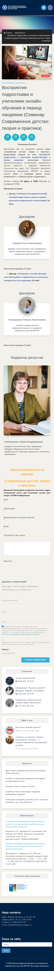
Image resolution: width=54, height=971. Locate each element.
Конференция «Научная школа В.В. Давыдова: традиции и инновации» (30, 689)
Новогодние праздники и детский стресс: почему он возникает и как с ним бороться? (27, 801)
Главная (8, 33)
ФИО (6, 501)
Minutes (23, 138)
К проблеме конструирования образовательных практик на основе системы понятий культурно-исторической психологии (25, 824)
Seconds (32, 138)
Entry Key (8, 561)
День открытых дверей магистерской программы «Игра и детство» (26, 772)
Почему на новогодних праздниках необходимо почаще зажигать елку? (25, 779)
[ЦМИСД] (14, 7)
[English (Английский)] (50, 7)
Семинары (20, 83)
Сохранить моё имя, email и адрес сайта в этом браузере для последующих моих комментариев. (25, 643)
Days (7, 138)
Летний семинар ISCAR (25, 678)
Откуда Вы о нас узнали (14, 535)
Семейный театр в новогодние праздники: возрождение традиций (23, 793)
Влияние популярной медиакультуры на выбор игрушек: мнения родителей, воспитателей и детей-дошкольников (25, 846)
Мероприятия (20, 33)
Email (6, 527)
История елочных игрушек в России (20, 786)
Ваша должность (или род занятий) (19, 518)
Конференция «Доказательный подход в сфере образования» (28, 701)
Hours (15, 138)
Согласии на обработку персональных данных (21, 634)
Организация (9, 510)
